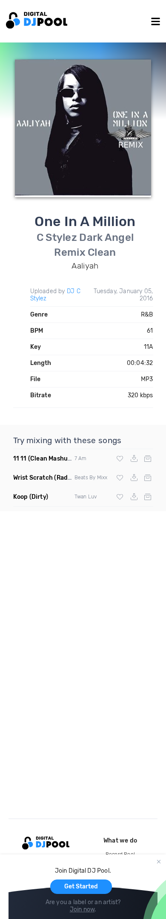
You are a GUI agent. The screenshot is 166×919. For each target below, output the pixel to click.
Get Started (81, 886)
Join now (82, 909)
